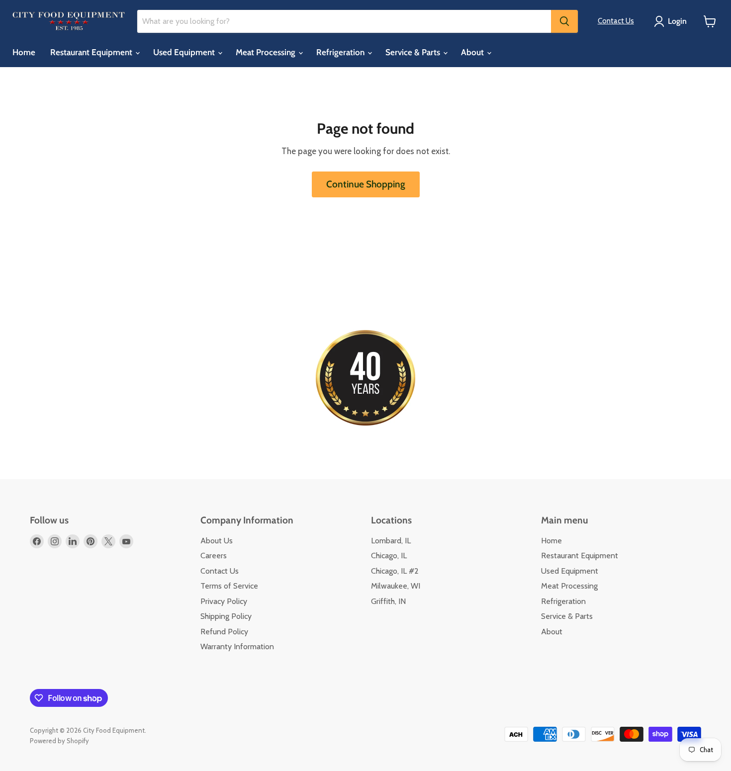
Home (23, 52)
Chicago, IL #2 (395, 571)
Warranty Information (237, 646)
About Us (216, 540)
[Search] (564, 21)
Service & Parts (413, 52)
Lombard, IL (391, 540)
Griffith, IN (388, 601)
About (473, 52)
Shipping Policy (226, 616)
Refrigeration (341, 52)
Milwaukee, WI (395, 586)
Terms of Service (229, 586)
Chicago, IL (389, 555)
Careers (213, 555)
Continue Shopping (365, 184)
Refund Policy (224, 631)
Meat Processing (266, 52)
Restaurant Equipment (92, 52)
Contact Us (616, 20)
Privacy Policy (223, 601)
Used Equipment (185, 52)
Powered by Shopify (59, 741)
